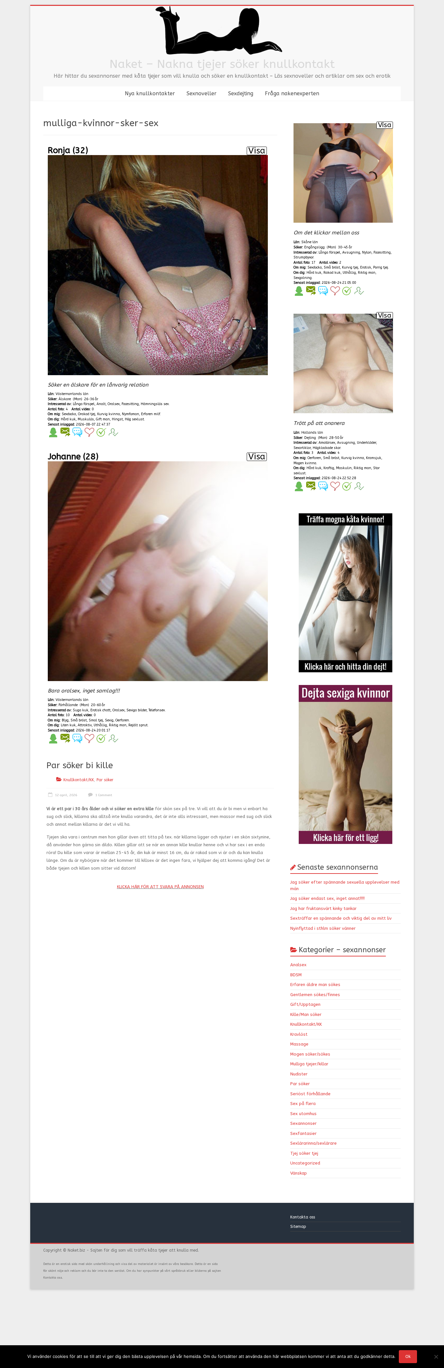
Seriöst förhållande (310, 1093)
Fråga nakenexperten (292, 93)
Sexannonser (303, 1123)
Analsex (298, 964)
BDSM (296, 974)
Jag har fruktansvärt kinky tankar (323, 908)
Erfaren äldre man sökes (315, 984)
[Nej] (436, 1356)
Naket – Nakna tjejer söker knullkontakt (222, 64)
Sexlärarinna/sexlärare (313, 1143)
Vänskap (298, 1173)
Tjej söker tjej (304, 1153)
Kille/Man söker (305, 1014)
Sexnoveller (201, 93)
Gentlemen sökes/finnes (315, 994)
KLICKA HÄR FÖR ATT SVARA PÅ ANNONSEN (160, 886)
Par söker (105, 780)
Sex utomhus (303, 1113)
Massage (299, 1044)
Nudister (298, 1074)
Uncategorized (305, 1163)
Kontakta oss (303, 1217)
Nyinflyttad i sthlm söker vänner (323, 928)
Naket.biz (76, 1250)
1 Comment (103, 795)
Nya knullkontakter (150, 93)
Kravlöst (298, 1034)
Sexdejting (240, 93)
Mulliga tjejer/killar (309, 1063)
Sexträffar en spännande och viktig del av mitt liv (341, 918)
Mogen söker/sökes (310, 1054)
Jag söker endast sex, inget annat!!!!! (327, 898)
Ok (408, 1356)
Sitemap (298, 1226)
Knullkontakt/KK (78, 780)
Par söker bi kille (79, 765)
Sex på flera (303, 1103)
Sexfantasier (303, 1133)
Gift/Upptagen (305, 1004)
